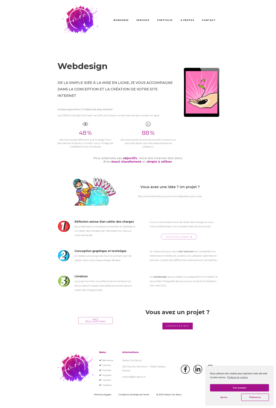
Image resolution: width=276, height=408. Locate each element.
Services (142, 20)
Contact (209, 20)
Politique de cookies (237, 377)
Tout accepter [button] (239, 388)
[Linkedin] (197, 369)
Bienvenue (121, 20)
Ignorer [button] (223, 397)
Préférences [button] (255, 397)
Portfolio (165, 20)
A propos (187, 20)
